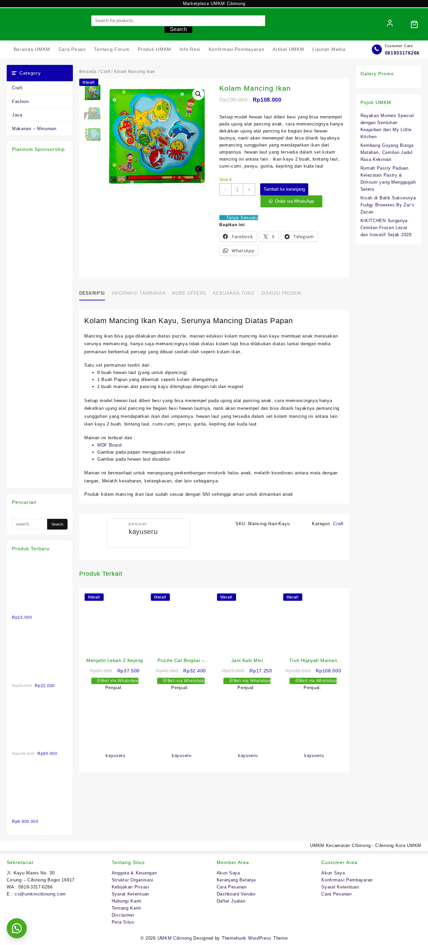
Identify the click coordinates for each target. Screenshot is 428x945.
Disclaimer (123, 915)
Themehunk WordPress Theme (255, 938)
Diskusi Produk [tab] (281, 293)
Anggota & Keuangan (134, 872)
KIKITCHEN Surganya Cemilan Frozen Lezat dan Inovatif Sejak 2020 (386, 227)
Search (178, 29)
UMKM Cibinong (174, 938)
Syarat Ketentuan (130, 893)
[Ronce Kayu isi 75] (40, 697)
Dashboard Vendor (236, 893)
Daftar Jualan (231, 901)
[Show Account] (390, 24)
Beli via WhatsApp (119, 680)
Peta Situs (123, 922)
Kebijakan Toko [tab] (233, 293)
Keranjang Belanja (236, 879)
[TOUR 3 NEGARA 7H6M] (40, 765)
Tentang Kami (126, 908)
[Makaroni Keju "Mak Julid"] (40, 561)
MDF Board (110, 445)
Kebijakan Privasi (130, 886)
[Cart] (414, 24)
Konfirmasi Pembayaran (347, 879)
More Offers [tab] (189, 293)
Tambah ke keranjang (284, 189)
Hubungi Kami (126, 901)
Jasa (17, 114)
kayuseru (143, 531)
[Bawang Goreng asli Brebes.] (40, 629)
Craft (17, 87)
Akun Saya (228, 872)
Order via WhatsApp (294, 201)
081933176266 (402, 53)
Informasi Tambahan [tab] (139, 293)
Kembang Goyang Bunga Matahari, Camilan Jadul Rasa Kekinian (387, 152)
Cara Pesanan (232, 886)
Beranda (88, 71)
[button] (198, 94)
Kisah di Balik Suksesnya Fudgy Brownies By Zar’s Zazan (388, 204)
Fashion (20, 101)
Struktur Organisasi (132, 879)
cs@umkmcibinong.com (40, 893)
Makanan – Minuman (34, 128)
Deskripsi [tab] (92, 293)
